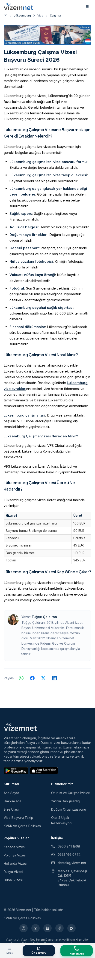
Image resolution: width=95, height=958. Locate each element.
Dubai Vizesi (13, 880)
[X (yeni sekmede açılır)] (71, 928)
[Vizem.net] (20, 727)
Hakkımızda (12, 801)
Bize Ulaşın (12, 809)
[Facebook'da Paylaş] (32, 678)
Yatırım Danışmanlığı (65, 801)
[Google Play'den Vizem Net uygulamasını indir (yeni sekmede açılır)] (16, 770)
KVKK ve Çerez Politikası (23, 826)
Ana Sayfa (11, 793)
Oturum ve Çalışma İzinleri (70, 793)
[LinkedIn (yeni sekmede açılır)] (47, 928)
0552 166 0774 (69, 854)
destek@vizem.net (72, 863)
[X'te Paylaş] (43, 678)
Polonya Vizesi (15, 855)
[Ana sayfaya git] (5, 15)
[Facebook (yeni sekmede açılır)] (59, 928)
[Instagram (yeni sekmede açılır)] (23, 928)
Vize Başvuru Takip (18, 818)
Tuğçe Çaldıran (44, 617)
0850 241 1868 (69, 846)
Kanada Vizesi (14, 847)
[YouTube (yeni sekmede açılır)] (35, 928)
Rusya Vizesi (13, 872)
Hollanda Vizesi (15, 863)
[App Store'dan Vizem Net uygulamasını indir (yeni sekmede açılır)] (44, 770)
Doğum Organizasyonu (68, 809)
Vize (40, 15)
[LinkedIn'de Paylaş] (54, 678)
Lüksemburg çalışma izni (24, 415)
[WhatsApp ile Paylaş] (21, 678)
